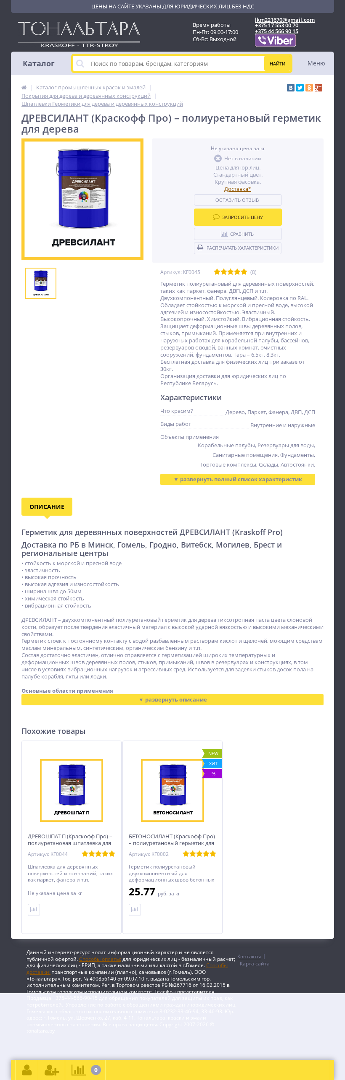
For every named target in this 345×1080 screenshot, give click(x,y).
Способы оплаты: (100, 959)
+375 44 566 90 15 (276, 31)
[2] (223, 272)
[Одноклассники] (309, 87)
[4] (237, 272)
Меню (316, 63)
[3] (230, 272)
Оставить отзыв (237, 200)
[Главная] (24, 87)
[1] (217, 272)
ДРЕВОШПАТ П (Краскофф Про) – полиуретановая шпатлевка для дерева (70, 843)
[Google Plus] (318, 87)
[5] (244, 272)
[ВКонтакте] (291, 87)
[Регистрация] (51, 1070)
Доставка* (237, 189)
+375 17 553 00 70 (276, 25)
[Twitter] (300, 87)
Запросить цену (242, 217)
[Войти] (27, 1070)
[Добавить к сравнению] (34, 910)
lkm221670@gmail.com (285, 19)
